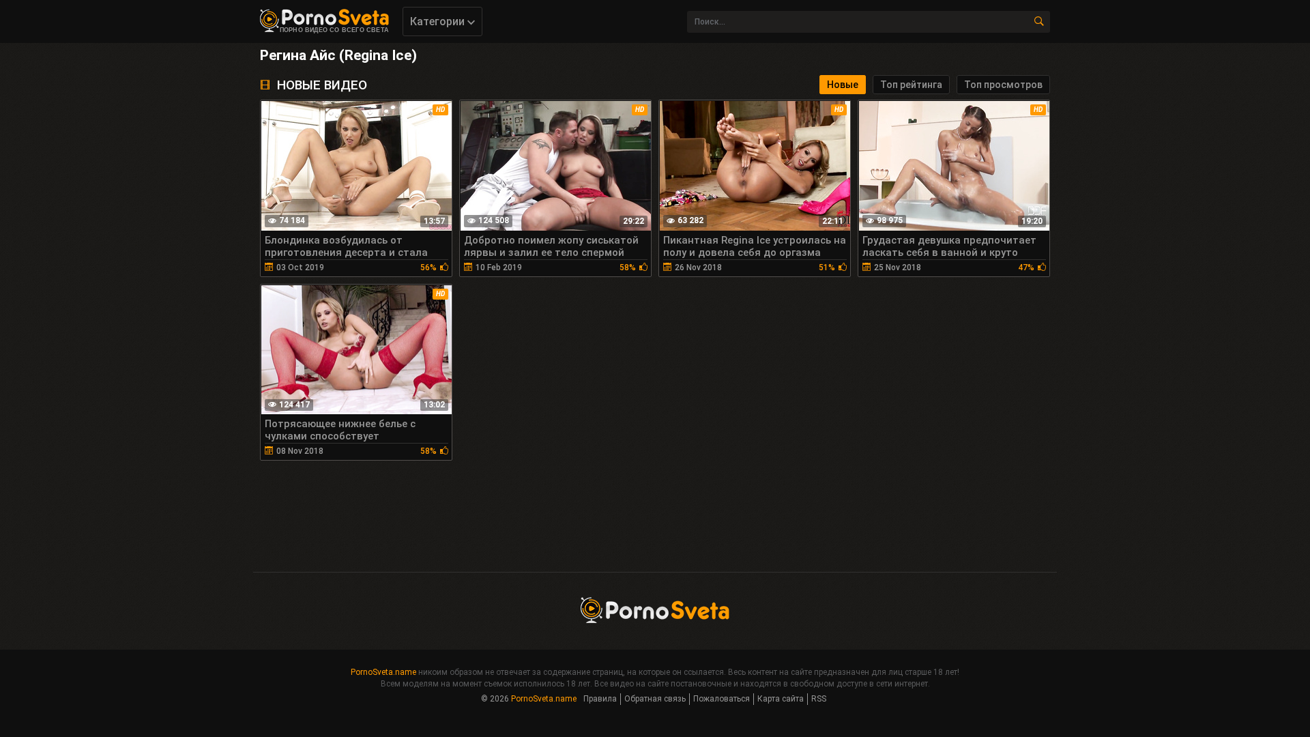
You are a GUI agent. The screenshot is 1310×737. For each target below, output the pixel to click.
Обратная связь (655, 699)
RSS (818, 699)
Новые (842, 84)
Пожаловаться (721, 699)
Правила (600, 699)
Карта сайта (780, 699)
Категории (438, 21)
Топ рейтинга (911, 84)
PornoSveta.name (383, 672)
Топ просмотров (1003, 84)
